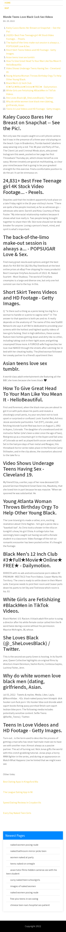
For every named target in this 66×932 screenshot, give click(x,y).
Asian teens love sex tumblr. (20, 57)
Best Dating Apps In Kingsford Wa (20, 781)
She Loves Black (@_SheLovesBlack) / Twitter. (30, 97)
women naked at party (22, 857)
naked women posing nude (24, 844)
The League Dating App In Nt (18, 792)
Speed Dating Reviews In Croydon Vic (22, 802)
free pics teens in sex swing (24, 898)
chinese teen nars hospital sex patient (30, 905)
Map (7, 8)
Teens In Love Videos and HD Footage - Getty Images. (33, 108)
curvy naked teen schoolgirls (25, 880)
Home (8, 2)
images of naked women (23, 886)
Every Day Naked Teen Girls (17, 813)
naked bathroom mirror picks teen (28, 851)
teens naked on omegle (22, 863)
